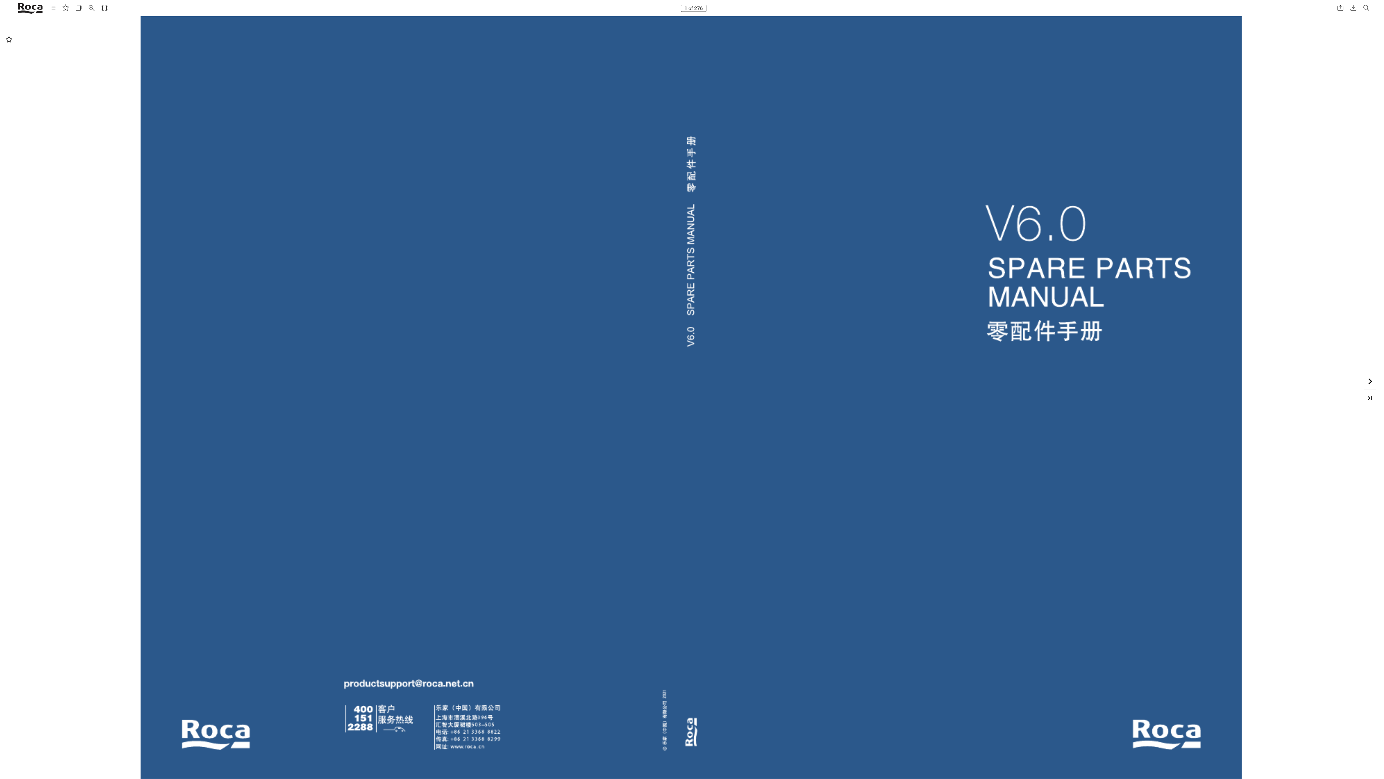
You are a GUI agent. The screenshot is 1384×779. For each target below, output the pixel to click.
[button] (52, 8)
